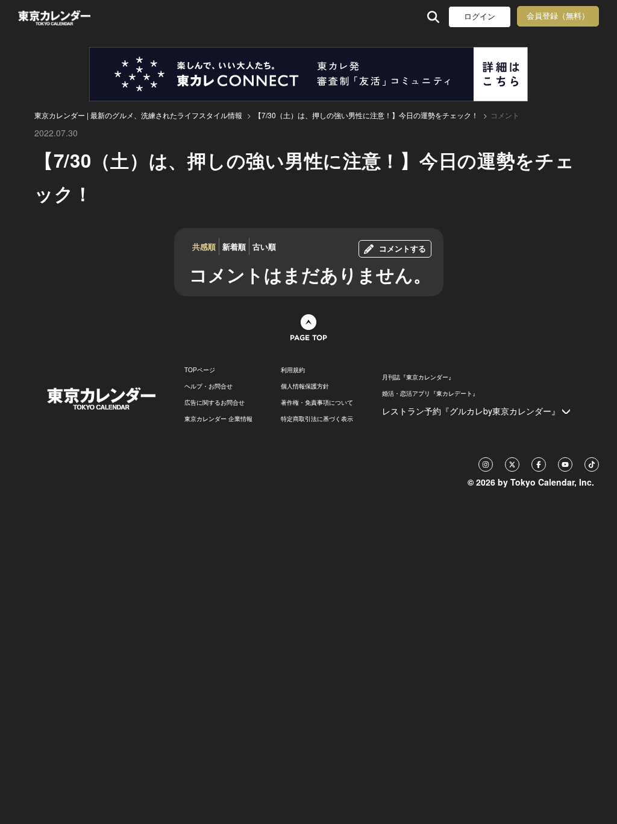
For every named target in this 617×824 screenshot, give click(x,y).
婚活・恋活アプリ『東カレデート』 (430, 393)
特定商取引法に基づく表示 (317, 419)
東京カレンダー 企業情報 (218, 419)
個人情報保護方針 (305, 386)
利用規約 (293, 370)
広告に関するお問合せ (214, 402)
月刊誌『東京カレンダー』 (418, 377)
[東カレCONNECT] (308, 74)
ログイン (479, 16)
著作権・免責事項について (317, 402)
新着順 (234, 246)
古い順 (264, 246)
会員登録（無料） (558, 16)
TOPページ (199, 370)
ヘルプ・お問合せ (208, 386)
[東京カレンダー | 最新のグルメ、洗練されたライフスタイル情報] (69, 16)
